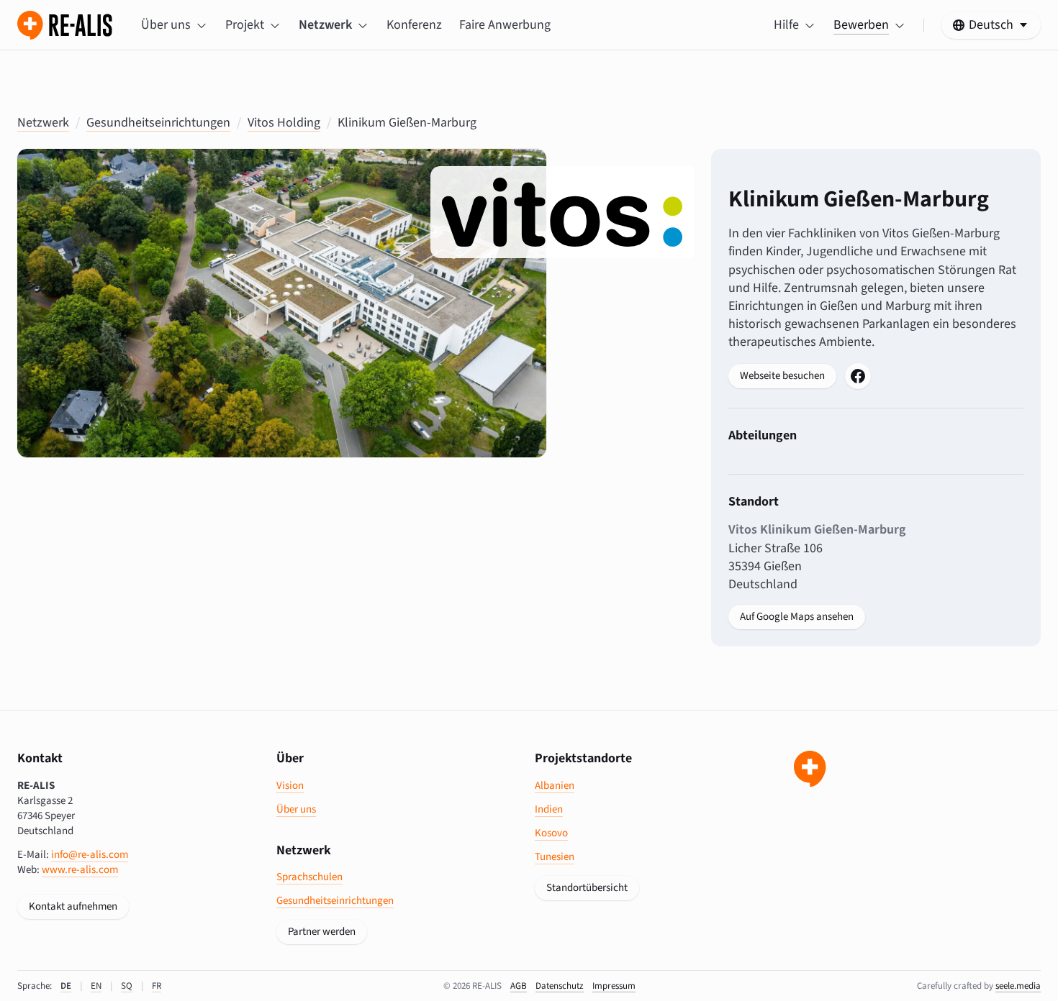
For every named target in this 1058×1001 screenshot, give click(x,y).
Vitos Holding (284, 123)
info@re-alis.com (89, 854)
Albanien (554, 785)
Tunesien (554, 856)
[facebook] (858, 376)
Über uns (296, 809)
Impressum (614, 985)
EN (96, 985)
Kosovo (551, 833)
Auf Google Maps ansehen (797, 616)
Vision (290, 785)
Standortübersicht (587, 887)
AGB (518, 985)
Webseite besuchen (782, 375)
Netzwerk (43, 123)
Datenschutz (559, 985)
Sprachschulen (309, 877)
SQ (126, 985)
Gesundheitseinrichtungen (158, 123)
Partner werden (322, 931)
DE (65, 985)
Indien (549, 809)
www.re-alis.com (80, 869)
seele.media (1018, 985)
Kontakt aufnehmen (73, 906)
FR (156, 985)
